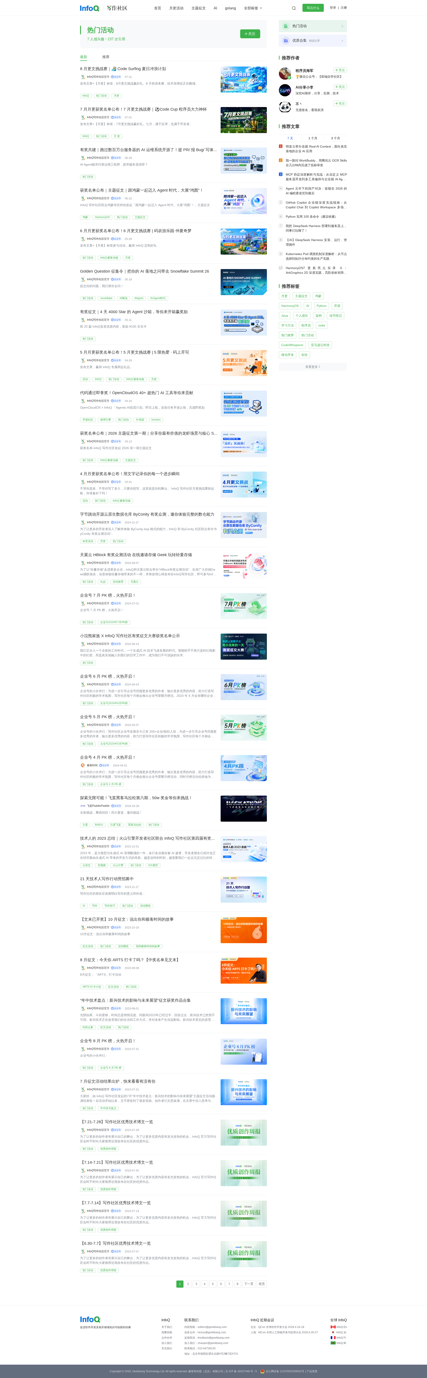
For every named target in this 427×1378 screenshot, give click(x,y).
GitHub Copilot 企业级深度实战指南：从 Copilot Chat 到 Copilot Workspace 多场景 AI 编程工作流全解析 (316, 207)
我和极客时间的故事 (148, 946)
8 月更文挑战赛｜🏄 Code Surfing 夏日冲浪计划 (123, 69)
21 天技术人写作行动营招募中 (107, 879)
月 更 (117, 136)
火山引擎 (118, 865)
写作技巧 (110, 905)
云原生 (87, 865)
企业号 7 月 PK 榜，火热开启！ (108, 595)
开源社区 (88, 419)
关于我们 (166, 1327)
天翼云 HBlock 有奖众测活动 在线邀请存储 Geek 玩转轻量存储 (136, 555)
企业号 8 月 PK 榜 (110, 1067)
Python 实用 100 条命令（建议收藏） (312, 216)
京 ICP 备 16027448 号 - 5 (241, 1371)
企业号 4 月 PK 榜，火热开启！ (108, 757)
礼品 (103, 581)
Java (284, 315)
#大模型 (153, 865)
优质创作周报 (108, 1148)
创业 (304, 355)
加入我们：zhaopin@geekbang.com (206, 1343)
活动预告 (145, 905)
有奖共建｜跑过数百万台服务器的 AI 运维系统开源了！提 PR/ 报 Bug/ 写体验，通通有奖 (159, 150)
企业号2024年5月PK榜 (114, 743)
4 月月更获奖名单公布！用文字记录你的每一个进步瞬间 (129, 474)
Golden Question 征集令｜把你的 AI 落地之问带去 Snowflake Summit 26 (144, 271)
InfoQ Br (341, 1343)
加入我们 (166, 1343)
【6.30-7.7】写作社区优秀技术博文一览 (115, 1243)
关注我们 (166, 1348)
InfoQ (86, 95)
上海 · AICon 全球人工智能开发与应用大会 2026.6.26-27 (284, 1332)
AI (215, 8)
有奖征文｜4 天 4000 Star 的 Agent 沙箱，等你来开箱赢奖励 (134, 312)
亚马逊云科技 (320, 345)
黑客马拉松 (134, 824)
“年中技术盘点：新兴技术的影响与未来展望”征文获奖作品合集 (135, 1000)
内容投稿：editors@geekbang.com (205, 1327)
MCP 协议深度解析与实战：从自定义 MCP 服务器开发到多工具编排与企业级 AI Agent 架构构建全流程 (316, 179)
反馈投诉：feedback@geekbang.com (207, 1337)
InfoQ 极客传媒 (109, 257)
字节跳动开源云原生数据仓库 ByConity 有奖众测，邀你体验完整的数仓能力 (147, 514)
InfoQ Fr (341, 1337)
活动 (85, 379)
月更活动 (176, 8)
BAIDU (99, 824)
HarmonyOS (102, 217)
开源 (337, 306)
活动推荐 (118, 581)
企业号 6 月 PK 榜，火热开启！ (108, 676)
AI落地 (123, 298)
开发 (103, 541)
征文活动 (88, 946)
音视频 (102, 865)
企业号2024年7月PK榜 (114, 622)
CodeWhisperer (292, 345)
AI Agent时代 (158, 298)
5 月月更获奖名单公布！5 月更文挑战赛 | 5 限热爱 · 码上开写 (134, 352)
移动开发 (287, 355)
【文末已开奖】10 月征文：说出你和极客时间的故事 (127, 919)
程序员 (306, 325)
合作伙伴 (166, 1337)
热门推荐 (287, 335)
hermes (156, 419)
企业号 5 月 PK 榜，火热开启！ (108, 717)
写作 (94, 905)
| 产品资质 (311, 1371)
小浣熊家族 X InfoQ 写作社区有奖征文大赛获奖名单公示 (130, 636)
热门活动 (101, 95)
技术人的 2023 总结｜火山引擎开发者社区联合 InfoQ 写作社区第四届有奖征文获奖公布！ (159, 838)
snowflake (106, 298)
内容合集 (88, 1027)
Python (321, 306)
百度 (85, 824)
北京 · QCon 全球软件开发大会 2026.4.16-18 (277, 1327)
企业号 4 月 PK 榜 (110, 784)
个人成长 (302, 315)
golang (230, 8)
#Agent (139, 298)
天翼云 (135, 581)
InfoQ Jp (341, 1332)
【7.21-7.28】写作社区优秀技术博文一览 (116, 1122)
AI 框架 (140, 419)
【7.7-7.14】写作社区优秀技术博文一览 (115, 1203)
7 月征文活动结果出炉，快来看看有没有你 (117, 1081)
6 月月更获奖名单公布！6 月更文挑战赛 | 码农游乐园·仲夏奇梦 (135, 231)
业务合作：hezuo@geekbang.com (205, 1332)
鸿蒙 (85, 217)
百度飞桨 (115, 824)
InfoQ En (341, 1327)
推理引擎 (105, 419)
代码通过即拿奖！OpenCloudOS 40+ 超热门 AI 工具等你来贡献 (136, 393)
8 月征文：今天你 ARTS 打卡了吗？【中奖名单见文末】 (130, 960)
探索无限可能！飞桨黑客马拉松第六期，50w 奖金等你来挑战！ (136, 798)
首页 (157, 8)
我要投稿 (166, 1332)
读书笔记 (335, 315)
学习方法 (287, 325)
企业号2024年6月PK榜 (114, 703)
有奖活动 (88, 541)
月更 (116, 95)
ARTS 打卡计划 (92, 986)
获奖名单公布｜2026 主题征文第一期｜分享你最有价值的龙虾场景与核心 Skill (149, 433)
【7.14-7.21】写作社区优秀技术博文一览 (116, 1162)
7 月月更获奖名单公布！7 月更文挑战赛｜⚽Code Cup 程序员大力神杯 (143, 109)
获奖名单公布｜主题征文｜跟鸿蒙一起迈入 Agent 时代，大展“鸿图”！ (141, 190)
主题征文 (198, 8)
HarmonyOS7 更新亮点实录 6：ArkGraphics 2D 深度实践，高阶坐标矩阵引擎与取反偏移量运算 (316, 272)
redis (321, 325)
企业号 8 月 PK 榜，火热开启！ (108, 1041)
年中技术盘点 (108, 1108)
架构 (319, 315)
